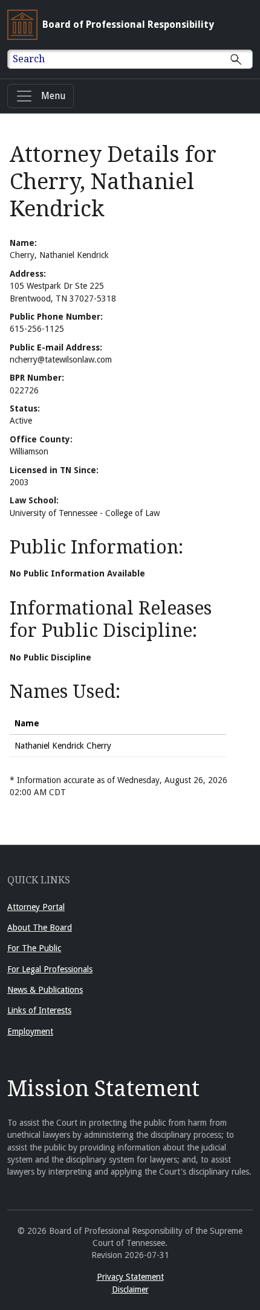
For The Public (34, 948)
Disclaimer (130, 1289)
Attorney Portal (36, 907)
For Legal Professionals (50, 969)
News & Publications (45, 990)
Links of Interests (39, 1010)
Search (29, 59)
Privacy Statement (130, 1277)
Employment (30, 1031)
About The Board (39, 927)
